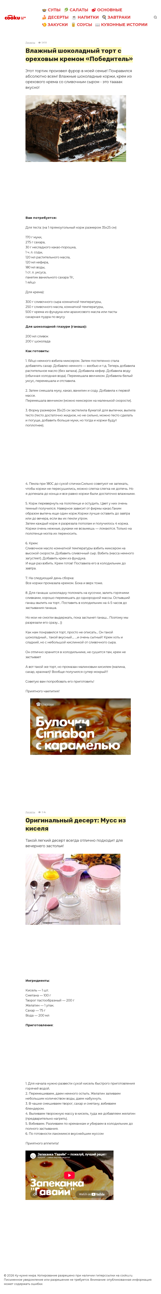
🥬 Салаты (76, 10)
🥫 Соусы (81, 24)
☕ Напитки (85, 17)
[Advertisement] (80, 189)
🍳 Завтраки (116, 17)
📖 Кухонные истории (121, 24)
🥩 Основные (106, 10)
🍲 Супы (51, 10)
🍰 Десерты (55, 17)
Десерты (30, 42)
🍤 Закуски (55, 24)
